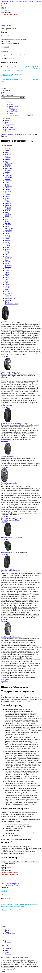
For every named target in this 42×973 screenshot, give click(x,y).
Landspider (8, 230)
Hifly (6, 212)
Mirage (7, 247)
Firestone (7, 194)
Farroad (7, 193)
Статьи (17, 1)
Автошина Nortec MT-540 (9, 537)
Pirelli (6, 260)
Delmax (7, 184)
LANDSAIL (9, 228)
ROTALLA (8, 270)
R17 (3, 862)
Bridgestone (8, 168)
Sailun (7, 272)
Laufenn (7, 233)
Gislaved (7, 200)
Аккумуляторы (14, 111)
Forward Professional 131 (9, 483)
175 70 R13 (9, 862)
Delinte (7, 182)
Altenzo (7, 151)
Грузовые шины (14, 106)
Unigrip (7, 288)
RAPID (7, 263)
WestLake (8, 149)
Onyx (6, 254)
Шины (11, 103)
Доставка (31, 1)
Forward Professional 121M (9, 456)
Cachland (8, 170)
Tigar (6, 281)
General (7, 198)
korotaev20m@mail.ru (13, 884)
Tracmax (7, 284)
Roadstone (8, 267)
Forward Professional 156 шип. (10, 520)
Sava (6, 275)
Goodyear (8, 205)
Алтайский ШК (10, 298)
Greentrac (8, 207)
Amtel (6, 152)
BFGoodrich (9, 163)
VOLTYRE (8, 293)
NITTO (7, 253)
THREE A (8, 279)
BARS (7, 161)
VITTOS (7, 291)
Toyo (6, 282)
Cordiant (7, 179)
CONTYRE (8, 177)
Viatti (6, 290)
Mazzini (7, 244)
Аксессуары (13, 110)
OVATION (8, 258)
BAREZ (7, 159)
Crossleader (8, 180)
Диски (11, 104)
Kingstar (7, 223)
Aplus (6, 156)
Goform (7, 202)
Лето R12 (24, 862)
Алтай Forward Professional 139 (11, 570)
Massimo (7, 238)
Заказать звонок (6, 25)
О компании (9, 948)
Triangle (7, 286)
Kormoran (8, 224)
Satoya (7, 274)
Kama (6, 219)
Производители (11, 134)
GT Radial (8, 209)
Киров (7, 302)
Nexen (7, 251)
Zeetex (7, 297)
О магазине (4, 1)
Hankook (7, 210)
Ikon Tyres (8, 214)
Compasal (8, 173)
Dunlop (7, 187)
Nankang (7, 249)
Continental (8, 175)
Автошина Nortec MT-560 (9, 552)
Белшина (8, 300)
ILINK (7, 216)
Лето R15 (17, 862)
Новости (12, 1)
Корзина (3, 88)
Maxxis (7, 242)
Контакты (12, 113)
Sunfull (7, 277)
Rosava (7, 268)
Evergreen (8, 191)
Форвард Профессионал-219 (10, 423)
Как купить (24, 1)
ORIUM (7, 256)
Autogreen (8, 158)
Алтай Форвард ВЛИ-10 (9, 372)
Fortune (7, 196)
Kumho (7, 226)
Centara (7, 172)
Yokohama (8, 295)
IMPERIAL (8, 217)
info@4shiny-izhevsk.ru (12, 885)
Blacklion (8, 165)
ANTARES (8, 154)
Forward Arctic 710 (7, 321)
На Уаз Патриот (33, 862)
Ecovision (8, 189)
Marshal (7, 237)
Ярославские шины (11, 304)
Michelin (7, 246)
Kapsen (7, 221)
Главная (3, 134)
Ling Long (8, 235)
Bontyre (7, 166)
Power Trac (8, 261)
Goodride (8, 203)
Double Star (8, 186)
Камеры (11, 108)
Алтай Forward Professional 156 (11, 637)
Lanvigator (8, 231)
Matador (7, 240)
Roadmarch (8, 265)
